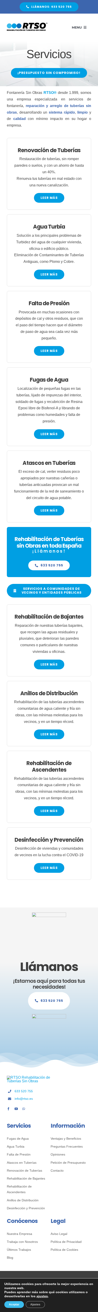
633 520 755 (24, 1091)
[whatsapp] (23, 1108)
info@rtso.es (24, 1098)
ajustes (42, 1296)
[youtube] (16, 1108)
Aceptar (14, 1304)
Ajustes (35, 1304)
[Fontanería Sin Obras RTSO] (27, 24)
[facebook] (8, 1108)
